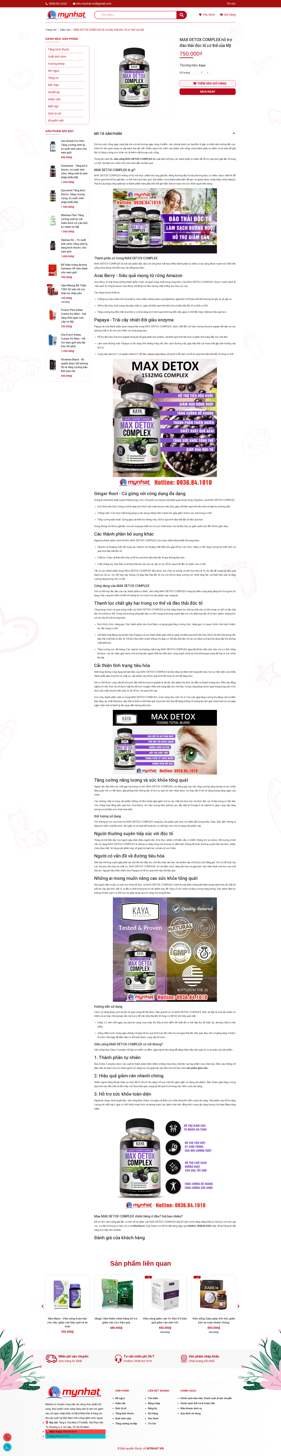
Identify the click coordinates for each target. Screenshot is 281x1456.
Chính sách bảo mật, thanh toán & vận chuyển (206, 1398)
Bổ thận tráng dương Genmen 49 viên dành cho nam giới (74, 268)
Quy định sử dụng (190, 1413)
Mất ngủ (53, 106)
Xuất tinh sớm (57, 56)
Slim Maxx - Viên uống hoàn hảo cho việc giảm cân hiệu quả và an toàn (67, 1322)
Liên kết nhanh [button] (158, 1390)
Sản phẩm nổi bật (59, 131)
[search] (181, 15)
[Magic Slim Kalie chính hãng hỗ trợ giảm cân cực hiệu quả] (116, 1294)
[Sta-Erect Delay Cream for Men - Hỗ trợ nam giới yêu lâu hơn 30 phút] (52, 340)
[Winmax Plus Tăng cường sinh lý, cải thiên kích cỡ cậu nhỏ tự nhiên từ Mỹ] (52, 220)
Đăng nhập (154, 1403)
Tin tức (231, 3)
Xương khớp (56, 63)
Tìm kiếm (153, 1398)
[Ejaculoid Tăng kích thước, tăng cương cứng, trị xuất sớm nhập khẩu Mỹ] (52, 196)
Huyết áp (54, 92)
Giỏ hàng (153, 1413)
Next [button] (238, 1306)
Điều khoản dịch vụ (191, 1408)
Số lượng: (185, 72)
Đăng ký (152, 1408)
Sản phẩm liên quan (140, 1263)
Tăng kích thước (58, 49)
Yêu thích (153, 1418)
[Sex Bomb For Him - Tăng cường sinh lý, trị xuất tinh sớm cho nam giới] (52, 146)
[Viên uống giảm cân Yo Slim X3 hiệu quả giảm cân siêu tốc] (165, 1294)
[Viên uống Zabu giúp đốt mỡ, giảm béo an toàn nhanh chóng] (213, 1294)
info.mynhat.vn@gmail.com (93, 3)
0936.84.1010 (58, 3)
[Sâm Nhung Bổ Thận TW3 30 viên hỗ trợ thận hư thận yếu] (52, 291)
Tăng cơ (53, 78)
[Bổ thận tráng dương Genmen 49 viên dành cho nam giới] (52, 270)
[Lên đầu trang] (274, 1449)
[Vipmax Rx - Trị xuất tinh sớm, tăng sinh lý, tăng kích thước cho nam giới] (52, 245)
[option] (67, 1306)
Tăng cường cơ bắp (126, 1423)
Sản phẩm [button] (122, 1390)
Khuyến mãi (55, 120)
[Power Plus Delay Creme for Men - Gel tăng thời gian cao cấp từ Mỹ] (52, 315)
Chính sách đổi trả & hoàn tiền (197, 1403)
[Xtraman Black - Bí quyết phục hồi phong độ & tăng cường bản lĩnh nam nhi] (52, 365)
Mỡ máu (53, 85)
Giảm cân (54, 99)
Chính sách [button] (188, 1390)
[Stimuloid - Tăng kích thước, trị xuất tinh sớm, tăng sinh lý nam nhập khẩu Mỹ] (52, 171)
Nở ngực (54, 70)
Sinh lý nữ (54, 113)
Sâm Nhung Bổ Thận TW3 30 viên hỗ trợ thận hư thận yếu (73, 289)
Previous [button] (42, 1306)
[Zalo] (7, 1447)
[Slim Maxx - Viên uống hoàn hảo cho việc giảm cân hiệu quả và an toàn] (67, 1294)
